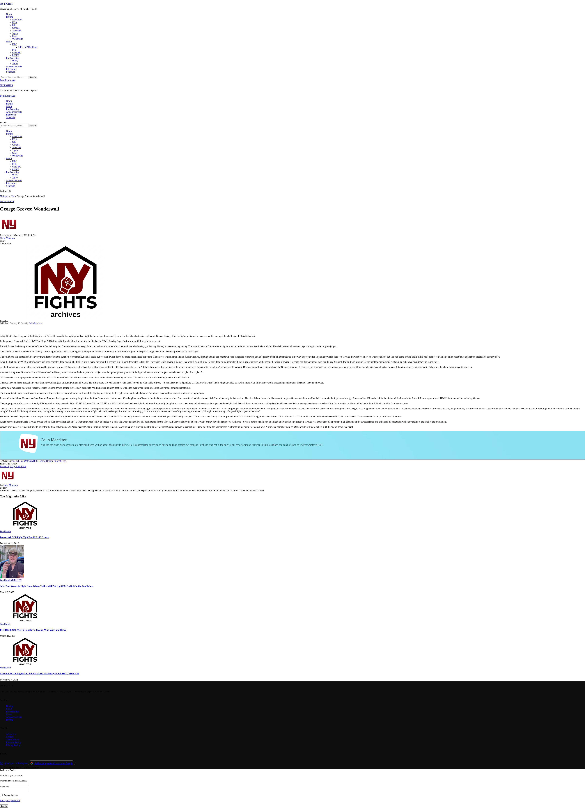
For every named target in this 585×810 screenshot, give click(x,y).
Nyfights (4, 196)
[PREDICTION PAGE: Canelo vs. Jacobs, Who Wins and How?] (25, 621)
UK (12, 196)
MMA (28, 461)
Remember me (10, 795)
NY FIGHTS (6, 3)
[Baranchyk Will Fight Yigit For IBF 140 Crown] (25, 528)
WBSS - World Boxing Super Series (48, 461)
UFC (19, 580)
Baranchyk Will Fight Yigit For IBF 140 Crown (24, 537)
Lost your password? (10, 800)
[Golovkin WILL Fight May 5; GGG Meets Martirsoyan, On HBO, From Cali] (25, 665)
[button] (7, 80)
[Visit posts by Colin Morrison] (9, 232)
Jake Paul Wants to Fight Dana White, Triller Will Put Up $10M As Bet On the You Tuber (46, 586)
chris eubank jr (18, 461)
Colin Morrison (7, 238)
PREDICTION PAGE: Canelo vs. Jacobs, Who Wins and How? (33, 630)
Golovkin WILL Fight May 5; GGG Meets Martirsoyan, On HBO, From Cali (39, 673)
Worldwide (9, 201)
